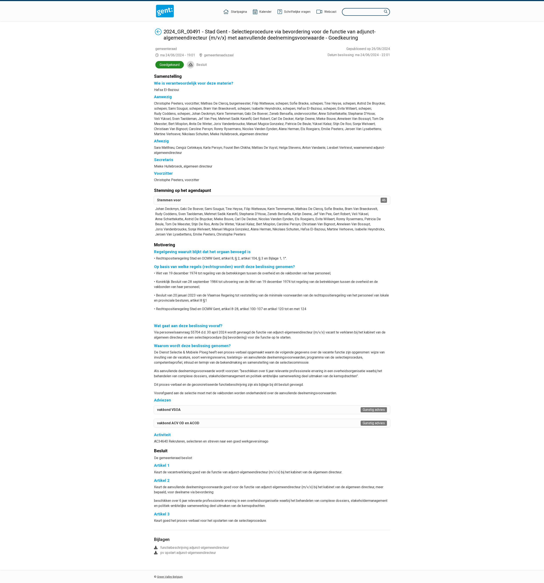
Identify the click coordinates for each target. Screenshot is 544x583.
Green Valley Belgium (170, 576)
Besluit (201, 65)
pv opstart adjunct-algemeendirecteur (188, 553)
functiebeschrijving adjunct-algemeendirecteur (194, 548)
